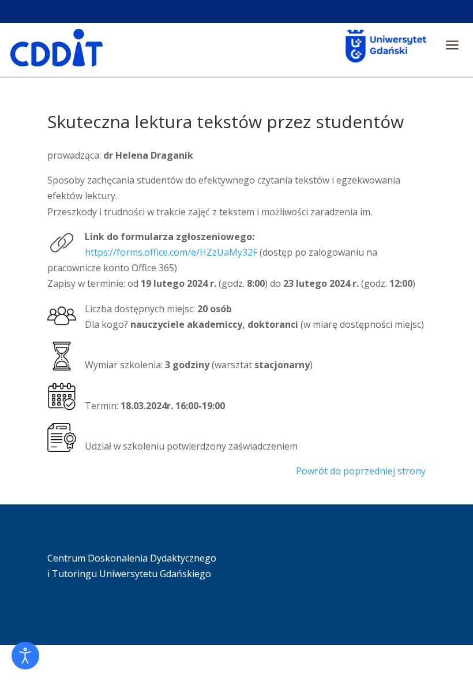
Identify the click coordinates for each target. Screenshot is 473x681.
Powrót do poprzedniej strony (361, 471)
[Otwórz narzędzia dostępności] (25, 655)
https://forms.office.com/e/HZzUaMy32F (171, 252)
